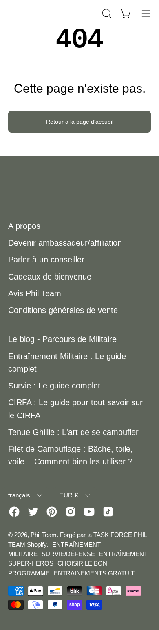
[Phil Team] (49, 13)
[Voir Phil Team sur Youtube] (89, 512)
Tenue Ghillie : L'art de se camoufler (73, 432)
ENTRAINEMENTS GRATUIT (94, 573)
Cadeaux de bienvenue (49, 276)
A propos (24, 226)
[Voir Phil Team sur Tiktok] (108, 512)
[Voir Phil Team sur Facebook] (14, 512)
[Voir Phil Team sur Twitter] (33, 512)
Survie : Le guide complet (54, 385)
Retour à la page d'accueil (79, 121)
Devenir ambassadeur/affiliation (65, 242)
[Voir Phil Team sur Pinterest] (52, 512)
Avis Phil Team (34, 293)
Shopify (36, 544)
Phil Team (44, 534)
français (19, 495)
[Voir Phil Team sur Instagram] (70, 512)
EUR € (68, 495)
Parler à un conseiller (46, 259)
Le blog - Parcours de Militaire (62, 339)
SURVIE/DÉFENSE (68, 553)
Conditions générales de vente (63, 310)
